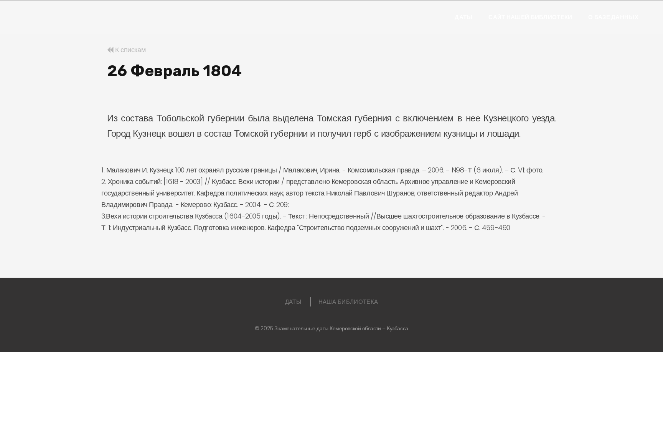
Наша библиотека (348, 302)
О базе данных (613, 17)
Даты (463, 17)
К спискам (129, 50)
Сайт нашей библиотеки (530, 17)
